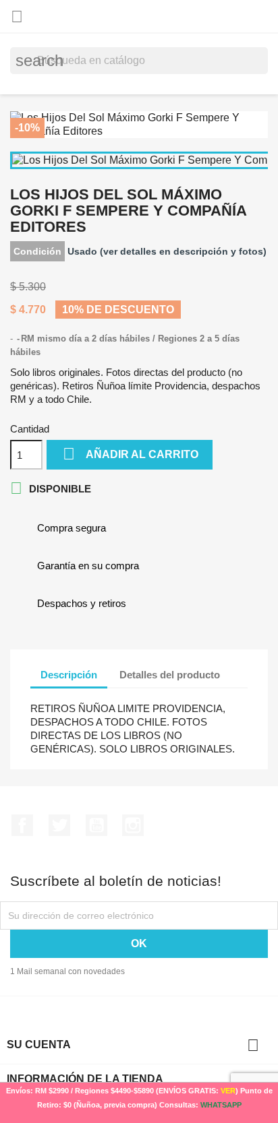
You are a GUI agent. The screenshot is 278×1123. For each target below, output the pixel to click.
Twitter (59, 825)
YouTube (96, 825)
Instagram (133, 825)
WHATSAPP (221, 1105)
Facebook (22, 825)
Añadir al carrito (130, 454)
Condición (37, 251)
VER (228, 1091)
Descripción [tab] (68, 674)
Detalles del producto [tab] (169, 674)
